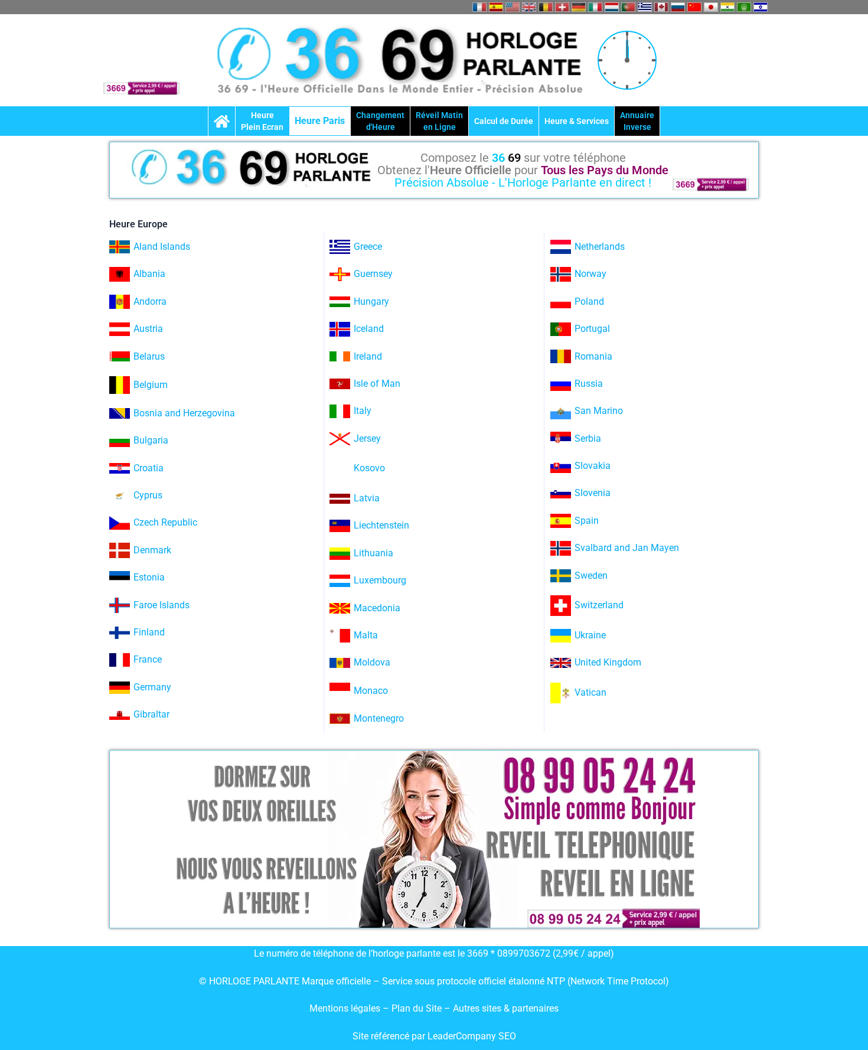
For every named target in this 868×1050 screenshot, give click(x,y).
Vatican (590, 692)
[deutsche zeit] (579, 7)
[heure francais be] (546, 7)
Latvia (367, 498)
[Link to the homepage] (221, 121)
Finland (149, 632)
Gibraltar (151, 714)
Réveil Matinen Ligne (439, 121)
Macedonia (377, 608)
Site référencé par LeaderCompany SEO (434, 1036)
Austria (148, 328)
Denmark (152, 550)
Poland (589, 301)
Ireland (368, 356)
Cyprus (147, 495)
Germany (152, 687)
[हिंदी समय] (727, 7)
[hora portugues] (628, 7)
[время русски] (678, 7)
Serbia (588, 438)
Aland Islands (161, 246)
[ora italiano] (595, 7)
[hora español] (496, 7)
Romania (593, 356)
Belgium (150, 384)
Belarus (149, 356)
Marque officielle (336, 981)
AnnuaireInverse (637, 121)
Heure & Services (576, 121)
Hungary (371, 301)
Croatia (148, 468)
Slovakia (593, 465)
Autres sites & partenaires (506, 1008)
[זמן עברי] (760, 7)
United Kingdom (608, 662)
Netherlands (600, 246)
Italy (362, 410)
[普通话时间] (694, 7)
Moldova (372, 662)
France (147, 659)
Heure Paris (320, 120)
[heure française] (479, 7)
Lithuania (373, 553)
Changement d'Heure (380, 121)
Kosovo (369, 468)
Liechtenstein (381, 525)
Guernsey (373, 273)
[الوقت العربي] (744, 7)
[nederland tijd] (612, 7)
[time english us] (512, 7)
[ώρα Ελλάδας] (645, 7)
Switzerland (599, 605)
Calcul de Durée (503, 121)
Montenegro (379, 718)
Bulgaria (150, 440)
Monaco (371, 690)
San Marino (599, 410)
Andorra (150, 301)
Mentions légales (344, 1008)
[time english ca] (661, 7)
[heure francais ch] (562, 7)
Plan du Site (417, 1008)
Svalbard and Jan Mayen (627, 547)
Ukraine (590, 635)
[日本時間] (711, 7)
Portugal (592, 328)
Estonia (149, 577)
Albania (149, 273)
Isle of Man (377, 383)
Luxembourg (380, 580)
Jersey (367, 438)
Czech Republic (165, 522)
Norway (590, 273)
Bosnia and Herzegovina (184, 413)
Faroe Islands (161, 605)
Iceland (369, 328)
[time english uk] (529, 7)
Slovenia (593, 492)
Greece (368, 246)
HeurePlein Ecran (262, 121)
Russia (589, 383)
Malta (366, 635)
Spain (587, 520)
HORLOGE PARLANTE (254, 981)
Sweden (591, 575)
